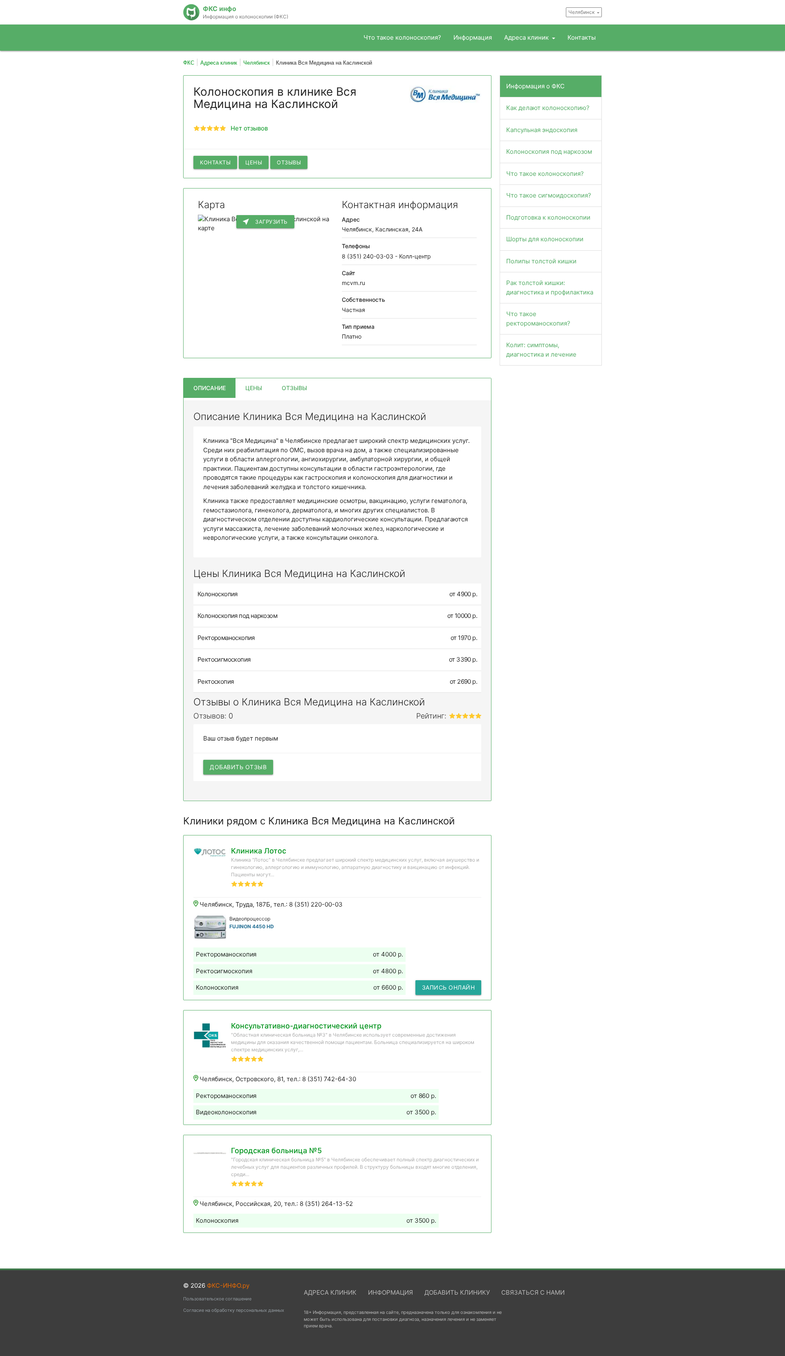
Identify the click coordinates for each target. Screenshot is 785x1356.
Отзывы (289, 162)
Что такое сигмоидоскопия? (548, 195)
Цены (253, 162)
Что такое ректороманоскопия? (538, 318)
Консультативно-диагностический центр (306, 1025)
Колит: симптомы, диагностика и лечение (541, 349)
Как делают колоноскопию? (548, 108)
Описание (209, 387)
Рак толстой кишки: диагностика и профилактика (549, 287)
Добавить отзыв (238, 766)
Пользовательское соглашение (217, 1299)
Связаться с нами (533, 1292)
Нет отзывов (249, 128)
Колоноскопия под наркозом (549, 151)
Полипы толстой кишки (541, 261)
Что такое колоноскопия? (402, 37)
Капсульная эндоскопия (541, 130)
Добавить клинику (457, 1292)
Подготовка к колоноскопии (548, 217)
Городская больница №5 (276, 1150)
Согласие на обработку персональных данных (233, 1310)
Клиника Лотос (258, 850)
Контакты (581, 37)
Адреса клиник (527, 37)
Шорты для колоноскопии (544, 239)
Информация (472, 37)
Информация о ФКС (535, 86)
